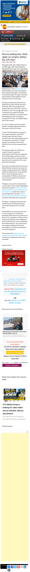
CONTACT (10, 22)
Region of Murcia (20, 89)
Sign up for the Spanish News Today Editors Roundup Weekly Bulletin (15, 281)
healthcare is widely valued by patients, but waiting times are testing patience (14, 190)
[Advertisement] (15, 497)
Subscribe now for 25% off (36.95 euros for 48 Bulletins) (15, 291)
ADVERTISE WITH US (17, 22)
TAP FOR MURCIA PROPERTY (15, 44)
